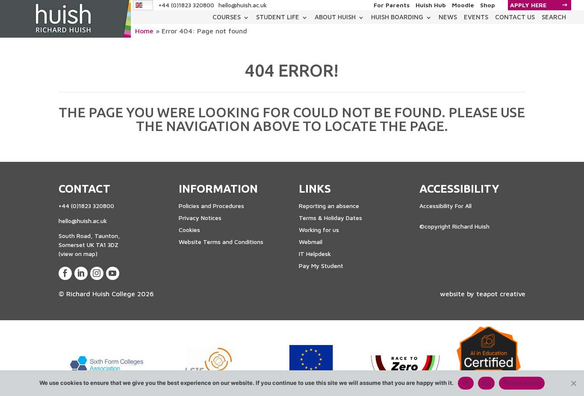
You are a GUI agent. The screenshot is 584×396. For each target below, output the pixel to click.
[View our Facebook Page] (65, 273)
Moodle (463, 5)
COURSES (226, 17)
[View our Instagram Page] (96, 273)
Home (144, 31)
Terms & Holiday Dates (330, 217)
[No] (573, 383)
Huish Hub (431, 5)
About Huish (335, 17)
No (486, 382)
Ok (466, 382)
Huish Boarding (397, 17)
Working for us (319, 229)
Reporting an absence (329, 205)
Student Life (277, 17)
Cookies (189, 229)
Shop (487, 5)
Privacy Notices (200, 217)
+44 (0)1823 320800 (186, 5)
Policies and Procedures (211, 205)
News (448, 17)
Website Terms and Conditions (221, 241)
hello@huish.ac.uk (242, 5)
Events (476, 17)
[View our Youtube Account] (112, 273)
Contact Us (515, 17)
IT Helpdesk (315, 253)
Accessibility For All (445, 205)
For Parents (392, 5)
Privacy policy (522, 382)
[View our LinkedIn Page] (81, 273)
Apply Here (528, 5)
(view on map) (78, 253)
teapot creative (500, 294)
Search (554, 17)
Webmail (310, 241)
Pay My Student (321, 265)
